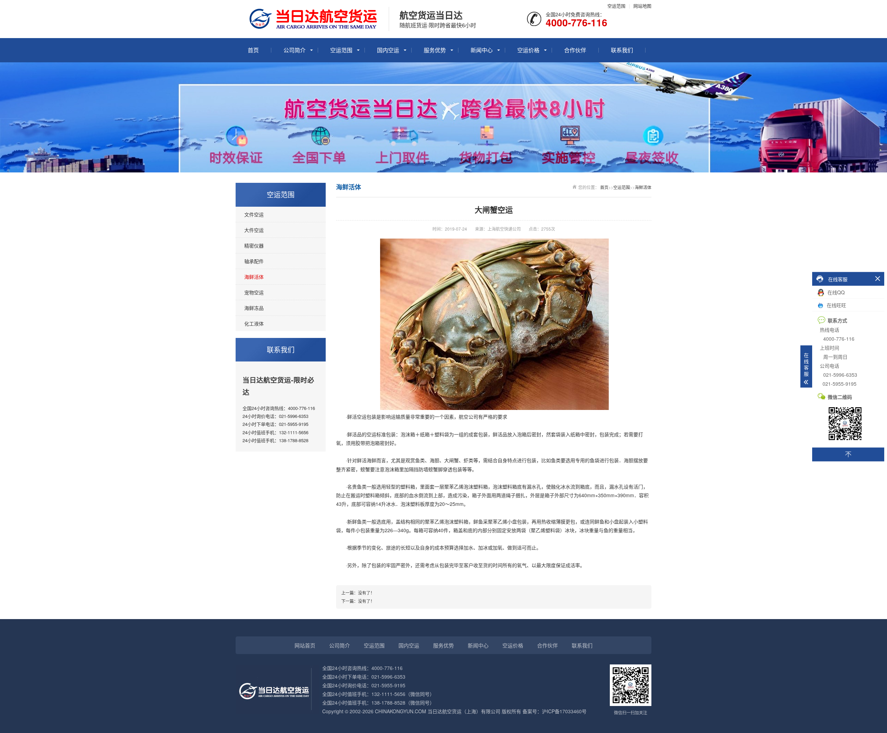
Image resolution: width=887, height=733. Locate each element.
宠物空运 (254, 292)
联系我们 (622, 50)
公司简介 (294, 50)
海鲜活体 (254, 276)
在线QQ (835, 291)
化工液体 (254, 323)
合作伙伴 (575, 50)
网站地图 (642, 5)
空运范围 (616, 5)
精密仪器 (254, 245)
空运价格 (528, 50)
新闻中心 (482, 50)
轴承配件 (254, 261)
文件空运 (254, 214)
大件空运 (254, 229)
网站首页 (305, 645)
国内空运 (388, 50)
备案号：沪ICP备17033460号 (554, 711)
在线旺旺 (835, 304)
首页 (253, 50)
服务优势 (435, 50)
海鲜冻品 (254, 307)
